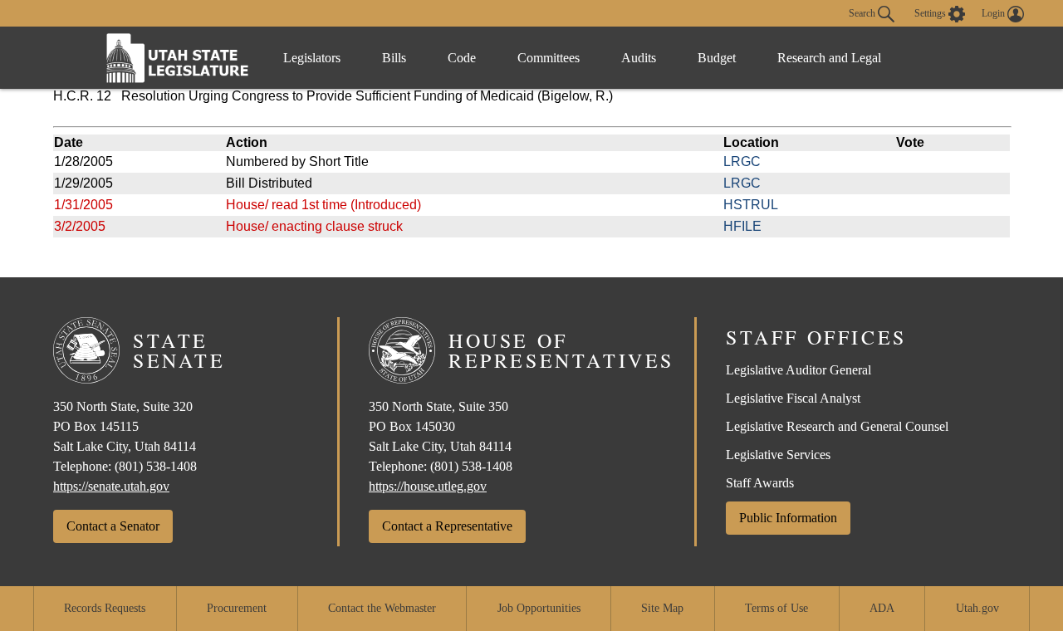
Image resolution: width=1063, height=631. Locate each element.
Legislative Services (778, 455)
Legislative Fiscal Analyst (793, 398)
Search (863, 12)
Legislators (311, 58)
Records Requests (104, 608)
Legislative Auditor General (798, 370)
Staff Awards (760, 483)
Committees (548, 58)
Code (462, 58)
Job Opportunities (538, 608)
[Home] (177, 58)
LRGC (742, 161)
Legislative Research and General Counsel (837, 426)
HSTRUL (750, 205)
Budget (717, 58)
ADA (882, 608)
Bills (394, 58)
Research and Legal (829, 58)
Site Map (662, 608)
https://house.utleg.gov (428, 486)
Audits (638, 58)
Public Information (788, 518)
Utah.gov (977, 608)
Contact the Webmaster (382, 608)
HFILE (742, 226)
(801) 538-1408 (156, 466)
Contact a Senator (112, 526)
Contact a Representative (447, 526)
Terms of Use (776, 608)
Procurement (237, 608)
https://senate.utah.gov (111, 486)
